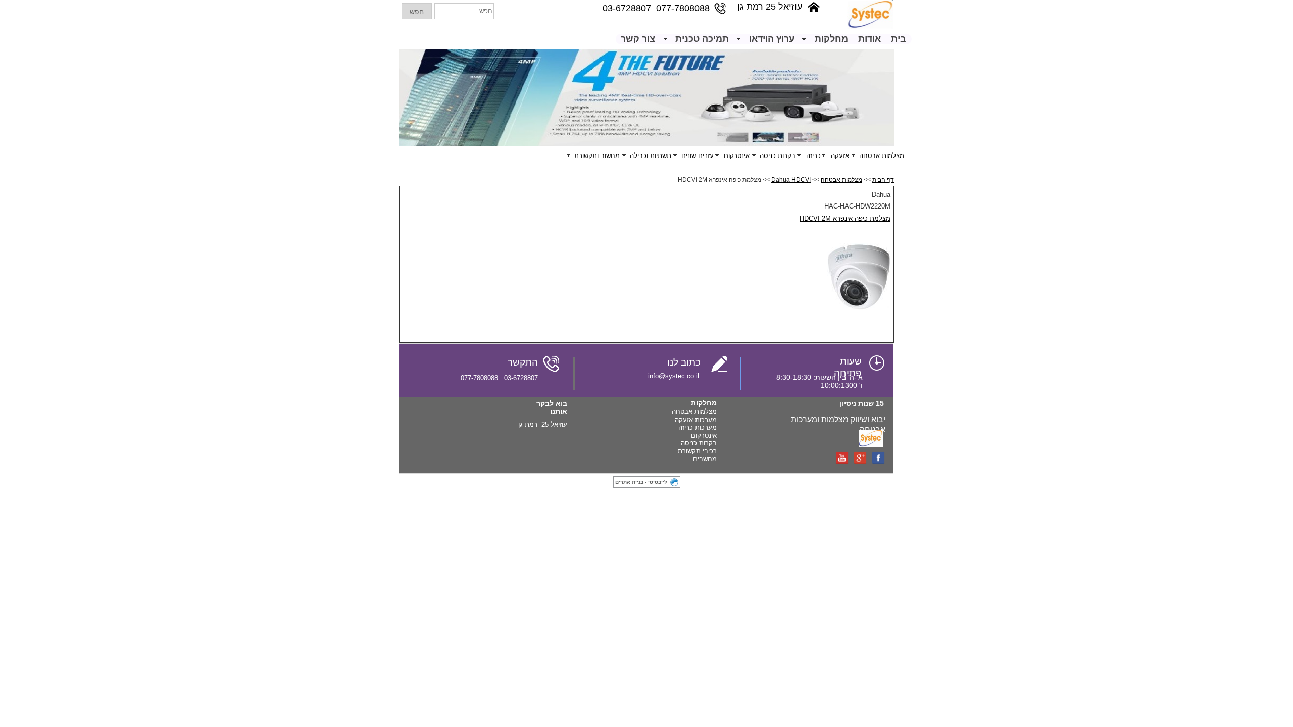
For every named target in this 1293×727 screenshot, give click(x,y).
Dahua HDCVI (791, 179)
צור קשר (638, 39)
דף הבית (883, 179)
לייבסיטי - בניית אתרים (641, 482)
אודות (869, 39)
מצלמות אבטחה (841, 179)
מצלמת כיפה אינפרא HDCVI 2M (845, 218)
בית (898, 39)
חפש (417, 12)
